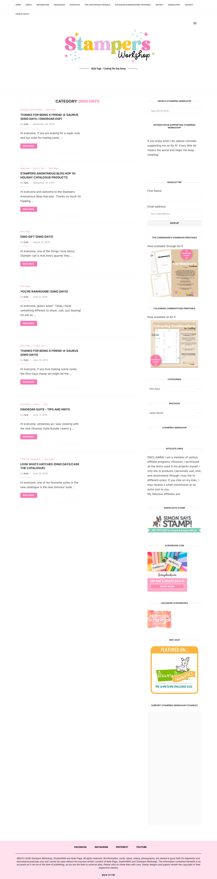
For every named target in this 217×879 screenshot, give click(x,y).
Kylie (26, 124)
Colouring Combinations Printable (133, 5)
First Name (154, 190)
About (29, 5)
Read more (28, 146)
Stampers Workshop (174, 427)
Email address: (156, 206)
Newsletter (174, 5)
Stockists (75, 5)
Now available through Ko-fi (165, 246)
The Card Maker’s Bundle (97, 5)
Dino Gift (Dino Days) (36, 236)
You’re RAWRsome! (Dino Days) (44, 291)
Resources (59, 5)
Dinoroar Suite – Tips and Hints (45, 409)
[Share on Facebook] (50, 152)
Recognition (43, 5)
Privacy (159, 5)
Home (18, 5)
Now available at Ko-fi (161, 317)
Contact (189, 5)
